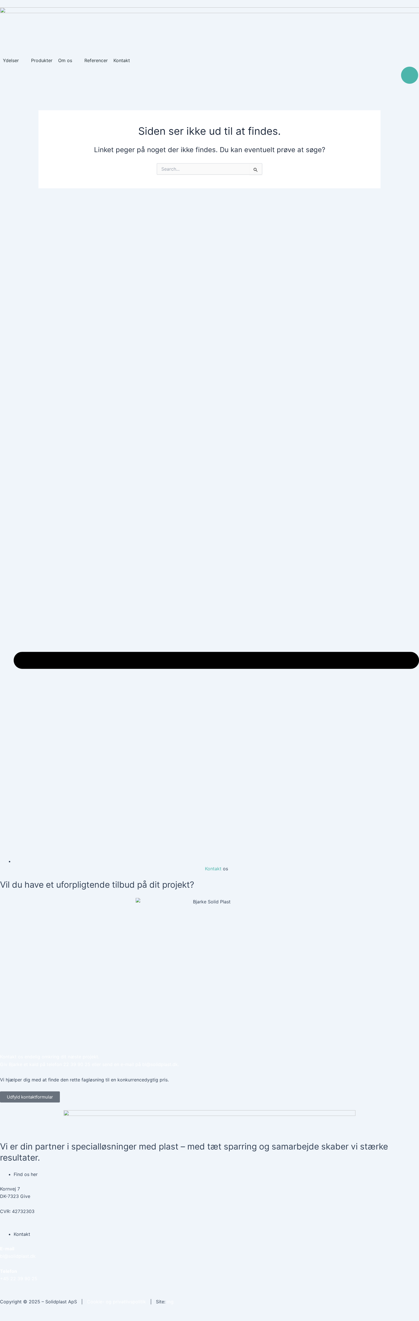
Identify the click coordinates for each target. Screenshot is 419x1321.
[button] (14, 60)
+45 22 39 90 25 (18, 1278)
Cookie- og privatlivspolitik (116, 1301)
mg (170, 1301)
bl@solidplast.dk (160, 1064)
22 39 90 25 (76, 1064)
